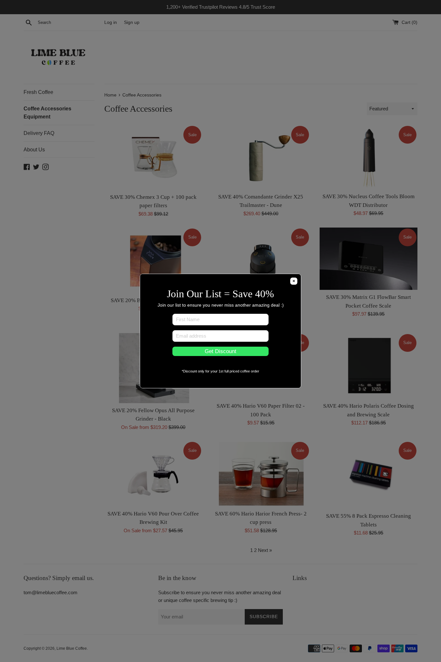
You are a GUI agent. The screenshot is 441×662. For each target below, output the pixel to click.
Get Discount (220, 351)
